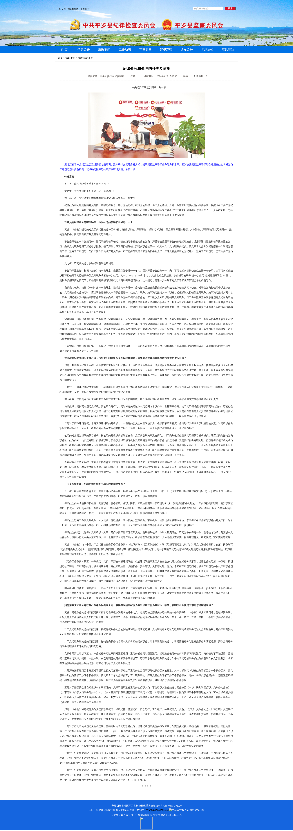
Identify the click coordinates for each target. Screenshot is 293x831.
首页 (60, 58)
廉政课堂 (83, 58)
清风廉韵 (70, 58)
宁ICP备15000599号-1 (157, 810)
